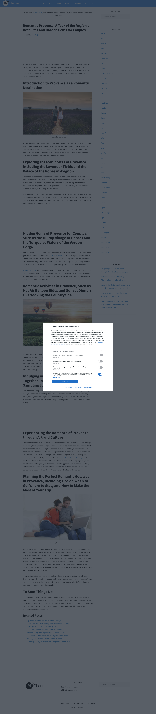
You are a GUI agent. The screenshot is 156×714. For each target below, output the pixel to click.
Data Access (78, 387)
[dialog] (78, 357)
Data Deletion (68, 387)
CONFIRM (65, 381)
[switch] (100, 355)
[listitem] (78, 351)
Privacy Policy (88, 387)
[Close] (109, 326)
